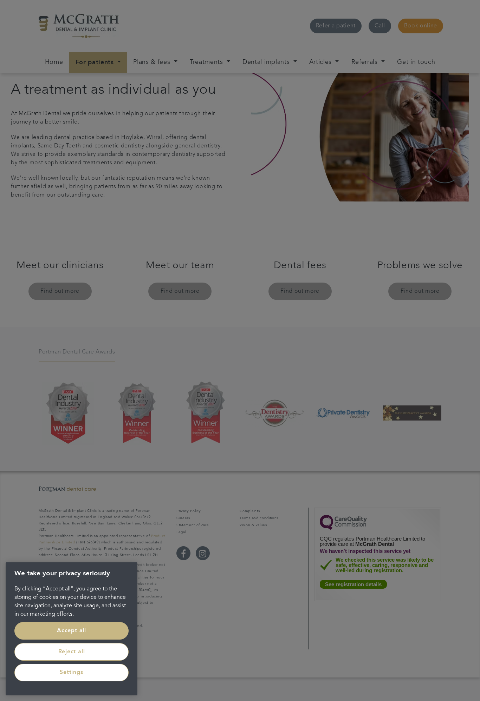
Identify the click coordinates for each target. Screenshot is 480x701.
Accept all (71, 631)
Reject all (71, 652)
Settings (71, 672)
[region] (71, 628)
